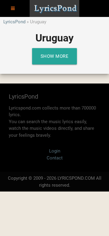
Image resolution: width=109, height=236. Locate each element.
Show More (55, 56)
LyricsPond (14, 22)
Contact (55, 158)
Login (54, 151)
